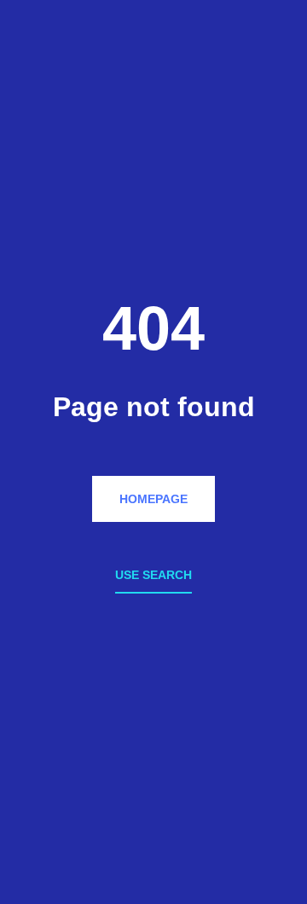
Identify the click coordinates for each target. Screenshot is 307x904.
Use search (153, 575)
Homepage (153, 499)
